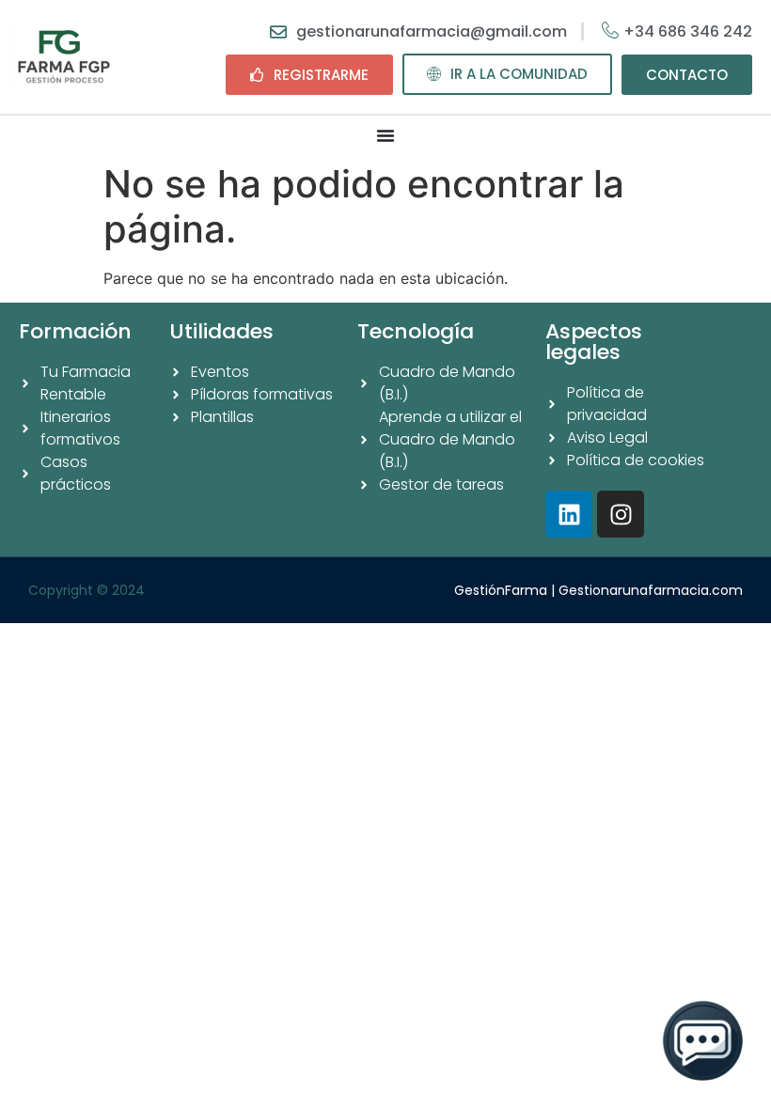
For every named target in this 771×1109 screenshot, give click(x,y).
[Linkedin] (568, 514)
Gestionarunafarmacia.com (651, 590)
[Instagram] (620, 514)
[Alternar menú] (385, 135)
